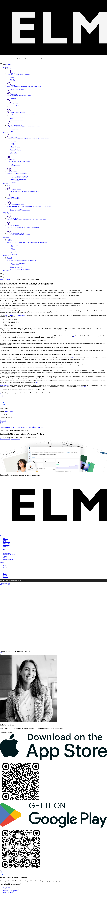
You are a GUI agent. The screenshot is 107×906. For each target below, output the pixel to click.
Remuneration (13, 118)
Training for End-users (16, 209)
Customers (27, 59)
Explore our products (14, 439)
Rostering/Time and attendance (18, 89)
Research (12, 249)
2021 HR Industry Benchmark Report (15, 315)
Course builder (14, 129)
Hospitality (13, 152)
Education (12, 144)
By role (18, 160)
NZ (1, 584)
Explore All (3, 421)
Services (19, 59)
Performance (6, 542)
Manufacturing (14, 149)
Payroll (24, 85)
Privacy (5, 557)
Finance (12, 164)
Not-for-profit (13, 153)
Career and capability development (19, 176)
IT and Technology (15, 167)
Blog (13, 279)
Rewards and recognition (16, 117)
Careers (5, 556)
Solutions (11, 59)
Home (1, 279)
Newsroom (13, 251)
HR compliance (14, 182)
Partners (36, 59)
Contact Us (2, 570)
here (36, 382)
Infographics (13, 254)
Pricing (5, 574)
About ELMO (3, 549)
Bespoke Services (14, 264)
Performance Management (21, 113)
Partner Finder (23, 226)
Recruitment (19, 94)
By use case (17, 172)
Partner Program (26, 219)
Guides (12, 248)
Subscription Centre (5, 653)
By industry (28, 138)
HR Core (19, 73)
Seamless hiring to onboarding (18, 179)
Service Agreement (8, 559)
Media (5, 575)
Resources (44, 59)
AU (1, 583)
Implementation (13, 198)
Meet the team (7, 553)
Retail (11, 155)
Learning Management (25, 126)
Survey (12, 79)
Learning (5, 546)
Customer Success (23, 190)
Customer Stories (14, 245)
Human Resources (15, 165)
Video (11, 252)
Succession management (16, 120)
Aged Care (13, 143)
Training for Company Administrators (20, 210)
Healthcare (13, 141)
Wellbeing (12, 80)
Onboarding (13, 98)
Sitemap (5, 577)
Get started (8, 64)
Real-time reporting (15, 180)
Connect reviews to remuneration (19, 177)
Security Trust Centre (9, 554)
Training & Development (29, 205)
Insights (12, 77)
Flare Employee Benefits (18, 233)
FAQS (5, 567)
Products (3, 59)
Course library (14, 131)
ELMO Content (8, 411)
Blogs (11, 246)
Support (12, 266)
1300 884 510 (6, 583)
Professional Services (15, 150)
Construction (13, 146)
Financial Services (15, 147)
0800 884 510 (6, 584)
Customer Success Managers (17, 263)
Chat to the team (4, 439)
